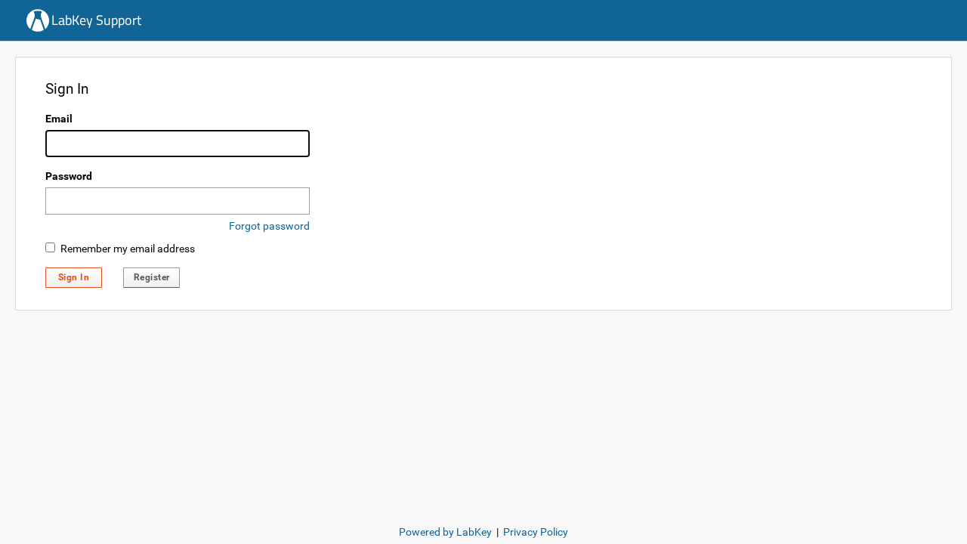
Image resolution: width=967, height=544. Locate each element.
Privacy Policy (535, 532)
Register (152, 277)
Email (59, 119)
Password (68, 176)
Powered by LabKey (445, 532)
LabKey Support (96, 20)
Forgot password (269, 226)
